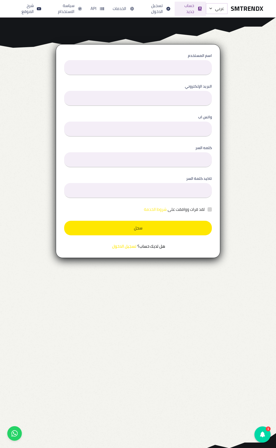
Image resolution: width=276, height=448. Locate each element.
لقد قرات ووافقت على (174, 209)
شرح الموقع (28, 9)
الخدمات (119, 8)
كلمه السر (203, 148)
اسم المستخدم (200, 55)
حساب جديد (189, 9)
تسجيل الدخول (157, 9)
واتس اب (205, 117)
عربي (219, 8)
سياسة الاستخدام (66, 9)
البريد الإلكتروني (198, 86)
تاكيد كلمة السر (199, 178)
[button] (262, 434)
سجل (138, 228)
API (93, 8)
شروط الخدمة (155, 209)
